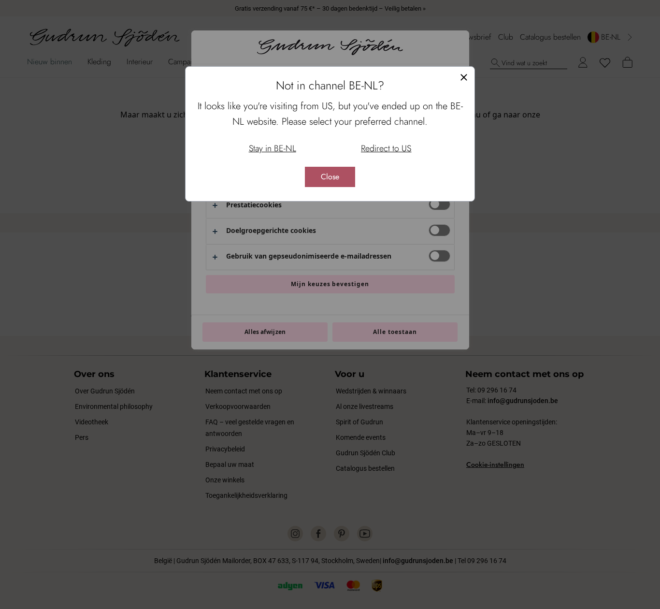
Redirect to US (386, 148)
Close (330, 176)
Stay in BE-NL (272, 148)
